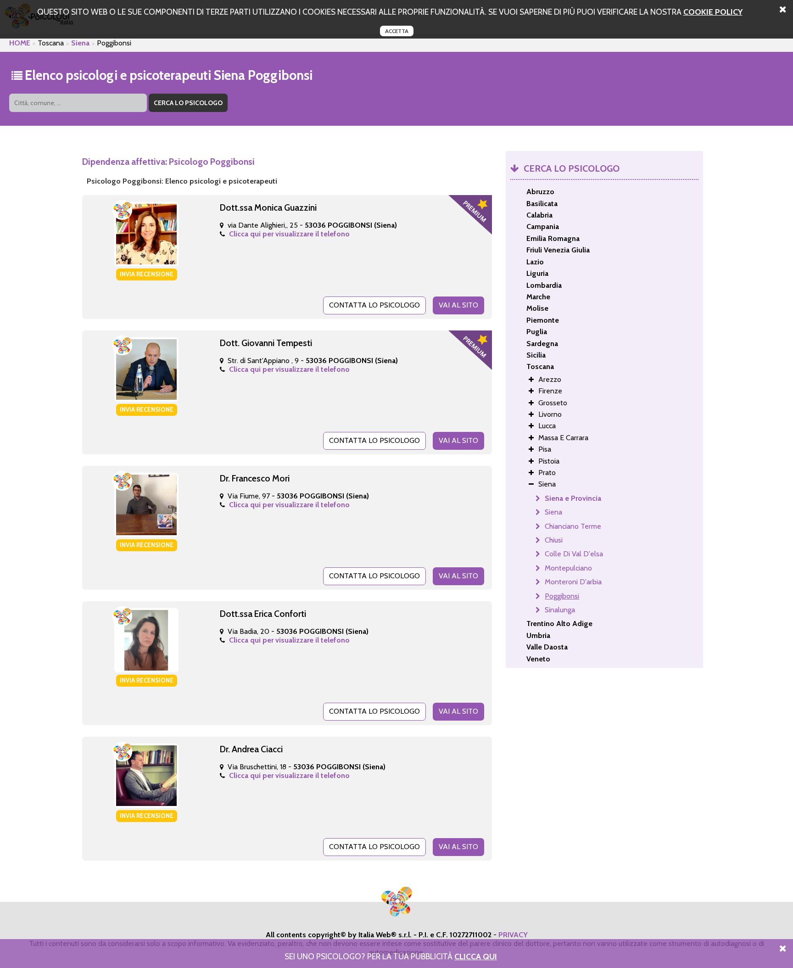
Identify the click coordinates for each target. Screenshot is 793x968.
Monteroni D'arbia (573, 581)
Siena (80, 43)
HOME (19, 43)
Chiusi (554, 540)
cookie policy (713, 12)
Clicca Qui (475, 956)
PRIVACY (513, 934)
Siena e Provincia (573, 498)
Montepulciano (568, 568)
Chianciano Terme (573, 526)
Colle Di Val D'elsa (574, 553)
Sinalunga (560, 609)
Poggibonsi (562, 596)
